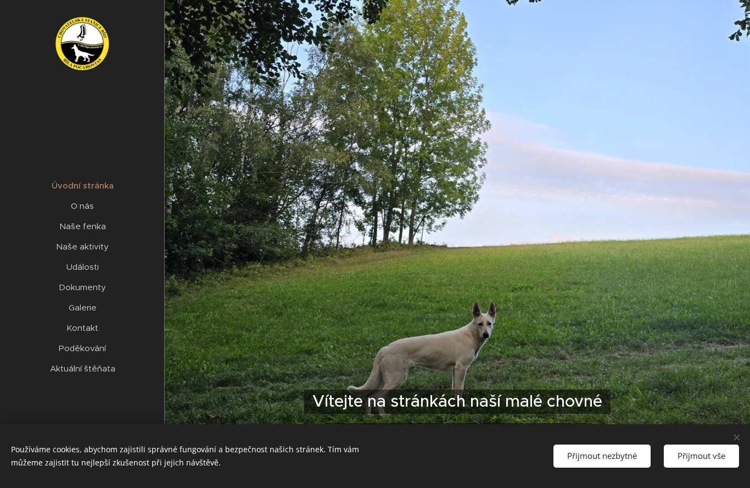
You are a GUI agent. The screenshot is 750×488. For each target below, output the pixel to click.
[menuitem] (82, 185)
